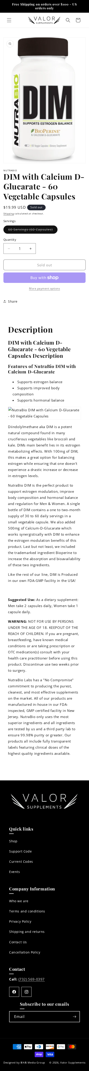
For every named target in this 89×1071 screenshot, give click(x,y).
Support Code (20, 851)
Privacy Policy (20, 921)
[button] (9, 20)
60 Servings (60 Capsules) (33, 230)
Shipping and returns (27, 931)
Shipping (8, 213)
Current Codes (21, 861)
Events (14, 872)
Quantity (9, 240)
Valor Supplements (73, 1062)
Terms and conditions (27, 911)
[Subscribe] (74, 1016)
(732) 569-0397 (31, 979)
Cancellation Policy (24, 952)
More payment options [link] (44, 288)
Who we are (19, 901)
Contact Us (18, 942)
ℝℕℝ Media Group (33, 1062)
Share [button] (13, 301)
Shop (13, 841)
